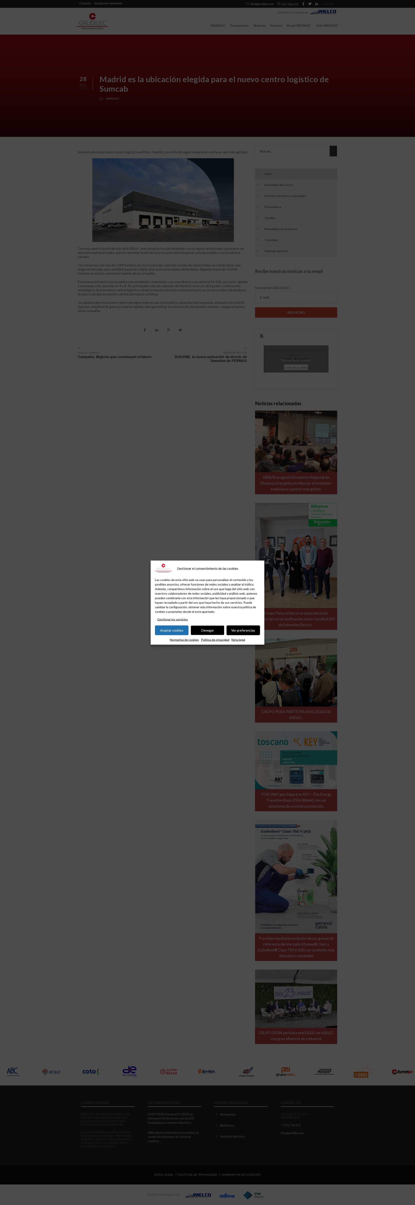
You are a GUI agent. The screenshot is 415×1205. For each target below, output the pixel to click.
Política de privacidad (215, 639)
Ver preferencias (243, 630)
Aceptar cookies (171, 630)
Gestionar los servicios (172, 619)
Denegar (207, 630)
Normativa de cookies (184, 639)
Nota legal (238, 639)
